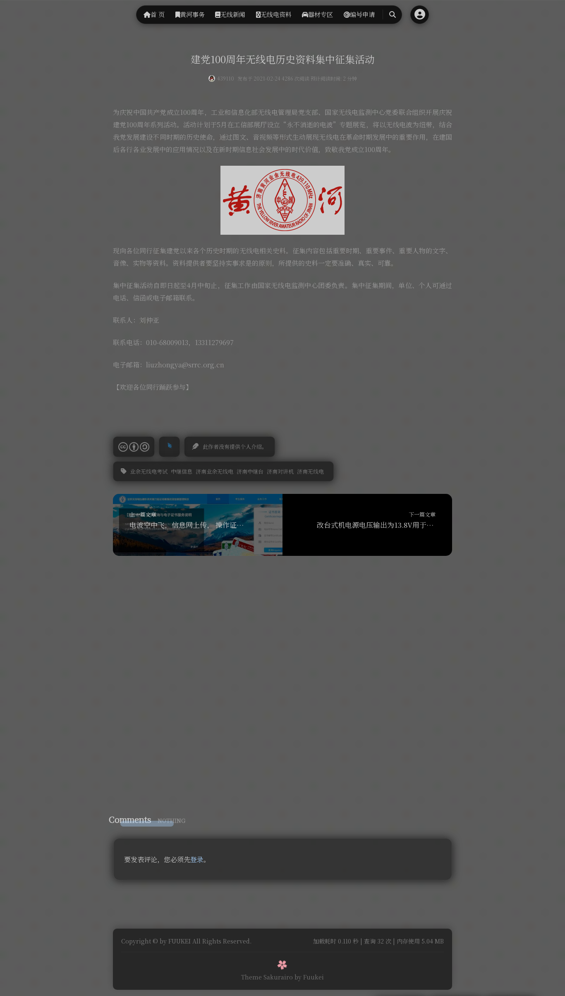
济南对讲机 (280, 471)
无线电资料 (276, 14)
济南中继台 (250, 471)
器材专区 (320, 14)
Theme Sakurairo (267, 977)
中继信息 (181, 471)
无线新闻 (232, 14)
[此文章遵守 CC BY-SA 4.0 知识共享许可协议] (134, 446)
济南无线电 (310, 471)
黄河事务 (192, 14)
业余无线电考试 (149, 471)
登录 (196, 859)
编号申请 (362, 14)
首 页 (158, 14)
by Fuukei (309, 977)
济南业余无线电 (214, 471)
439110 (225, 78)
